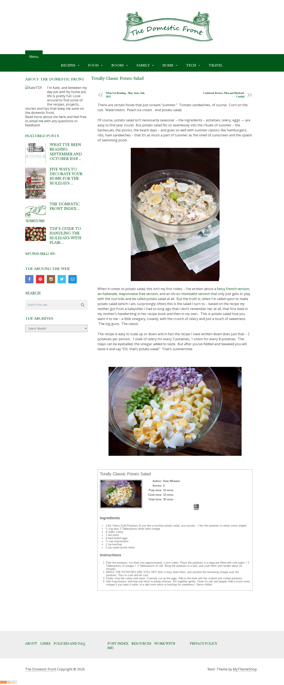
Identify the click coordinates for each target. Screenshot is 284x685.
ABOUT (31, 643)
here (62, 117)
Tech (191, 65)
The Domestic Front (40, 669)
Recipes (68, 65)
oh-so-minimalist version (190, 293)
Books (117, 65)
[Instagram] (51, 279)
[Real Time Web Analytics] (8, 682)
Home (167, 65)
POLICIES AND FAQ (69, 643)
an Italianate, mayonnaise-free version (128, 293)
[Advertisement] (173, 615)
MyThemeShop (245, 669)
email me (36, 121)
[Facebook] (29, 279)
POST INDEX (117, 643)
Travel (216, 65)
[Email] (72, 279)
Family (143, 65)
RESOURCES (141, 643)
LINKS (45, 643)
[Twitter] (62, 279)
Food (93, 65)
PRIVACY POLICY (203, 643)
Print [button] (196, 508)
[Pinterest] (40, 279)
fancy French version (233, 288)
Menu (33, 56)
